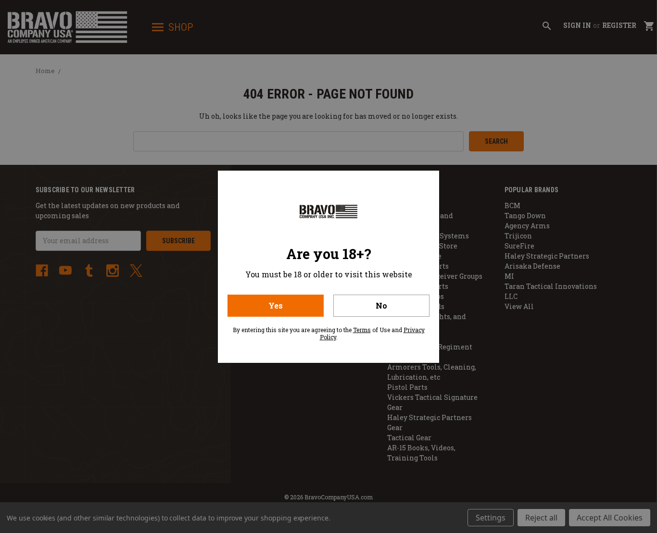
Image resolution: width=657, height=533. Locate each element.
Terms (362, 330)
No (381, 305)
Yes (275, 305)
